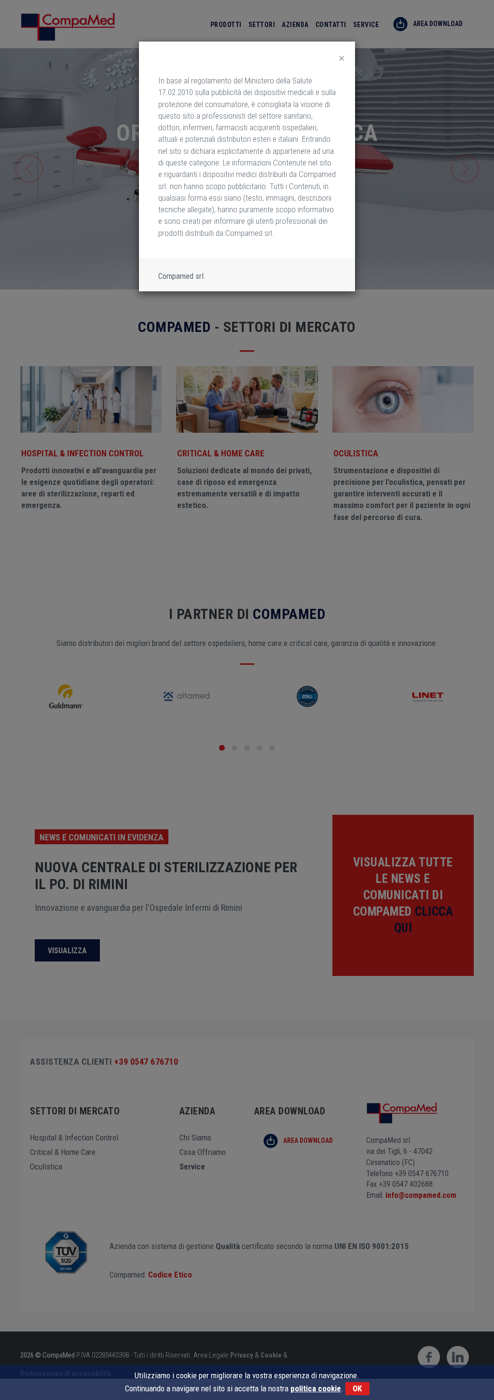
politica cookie (315, 1388)
